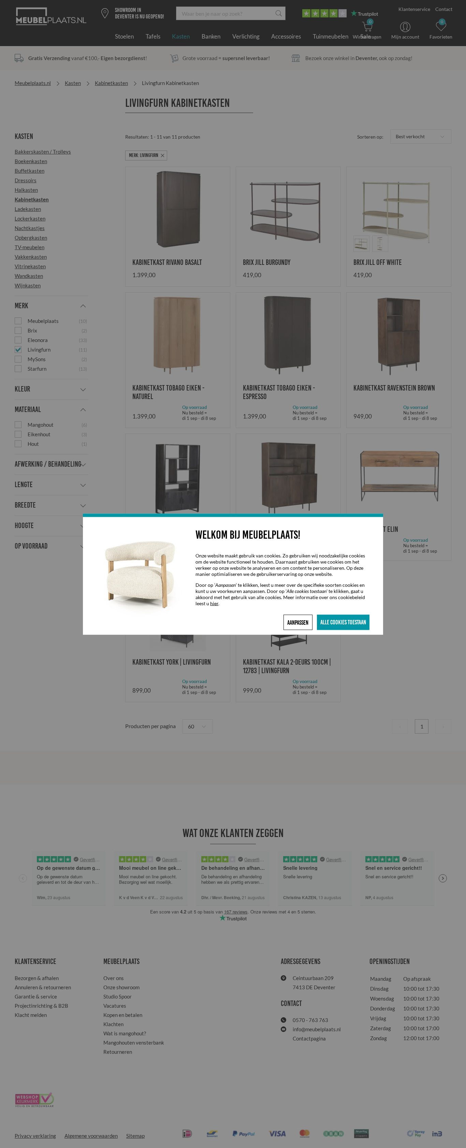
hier (214, 603)
